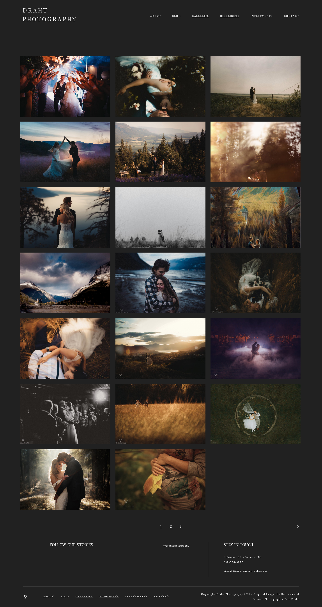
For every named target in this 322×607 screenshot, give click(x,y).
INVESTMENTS (262, 16)
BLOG (176, 16)
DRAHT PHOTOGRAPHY (45, 15)
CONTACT (291, 16)
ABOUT (155, 16)
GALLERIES (200, 16)
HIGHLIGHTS (229, 16)
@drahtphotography (176, 546)
